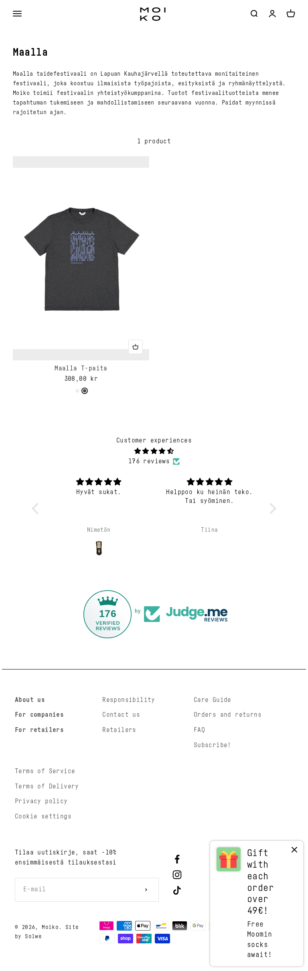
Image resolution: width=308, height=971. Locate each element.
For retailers (39, 730)
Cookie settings (43, 816)
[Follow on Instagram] (177, 874)
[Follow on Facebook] (177, 859)
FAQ (199, 730)
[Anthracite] (84, 390)
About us (30, 700)
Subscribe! (212, 745)
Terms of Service (45, 771)
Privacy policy (41, 801)
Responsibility (128, 700)
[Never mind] (294, 851)
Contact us (121, 715)
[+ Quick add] (135, 347)
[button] (37, 508)
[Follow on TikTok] (177, 890)
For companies (39, 715)
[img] (154, 451)
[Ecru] (77, 390)
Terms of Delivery (47, 786)
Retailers (119, 730)
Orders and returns (227, 715)
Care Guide (212, 700)
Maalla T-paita (81, 368)
